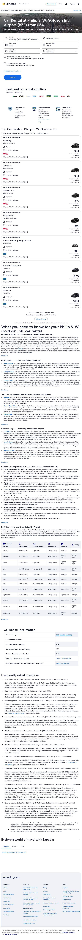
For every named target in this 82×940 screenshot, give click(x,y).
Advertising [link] (6, 908)
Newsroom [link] (6, 901)
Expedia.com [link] (5, 10)
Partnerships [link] (7, 898)
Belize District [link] (28, 10)
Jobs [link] (4, 891)
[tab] (6, 846)
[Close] (78, 930)
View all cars (41, 319)
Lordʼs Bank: (8, 442)
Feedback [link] (6, 915)
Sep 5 (11, 45)
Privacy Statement (68, 932)
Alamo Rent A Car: (10, 406)
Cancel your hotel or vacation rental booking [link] (71, 892)
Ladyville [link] (36, 10)
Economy (69, 635)
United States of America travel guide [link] (30, 888)
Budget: (7, 397)
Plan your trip (77, 10)
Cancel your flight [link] (68, 896)
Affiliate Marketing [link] (8, 911)
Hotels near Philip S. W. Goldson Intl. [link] (14, 852)
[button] (41, 71)
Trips (60, 4)
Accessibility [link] (46, 906)
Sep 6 (48, 45)
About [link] (5, 888)
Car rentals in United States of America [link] (31, 912)
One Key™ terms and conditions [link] (49, 899)
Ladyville (20, 349)
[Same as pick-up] (60, 38)
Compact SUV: (9, 372)
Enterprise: (8, 414)
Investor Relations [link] (8, 905)
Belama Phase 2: (10, 450)
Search (12, 77)
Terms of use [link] (46, 894)
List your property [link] (8, 894)
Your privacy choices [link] (49, 910)
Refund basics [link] (67, 900)
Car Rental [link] (14, 10)
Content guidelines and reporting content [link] (50, 914)
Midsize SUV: (9, 363)
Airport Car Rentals (62, 663)
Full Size (62, 635)
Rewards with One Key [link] (29, 920)
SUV (57, 635)
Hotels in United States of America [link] (30, 893)
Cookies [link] (45, 891)
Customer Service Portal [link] (16, 713)
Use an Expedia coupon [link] (69, 903)
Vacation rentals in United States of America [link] (30, 899)
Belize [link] (20, 10)
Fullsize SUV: (8, 380)
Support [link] (65, 888)
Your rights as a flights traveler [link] (71, 911)
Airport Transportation (63, 658)
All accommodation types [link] (30, 916)
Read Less (4, 356)
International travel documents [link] (68, 907)
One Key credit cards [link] (29, 923)
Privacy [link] (45, 888)
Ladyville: (7, 432)
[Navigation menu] (78, 3)
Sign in (72, 4)
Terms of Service (11, 934)
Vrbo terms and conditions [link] (50, 903)
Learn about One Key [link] (44, 121)
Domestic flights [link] (28, 908)
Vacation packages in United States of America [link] (31, 904)
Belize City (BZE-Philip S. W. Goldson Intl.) (24, 39)
